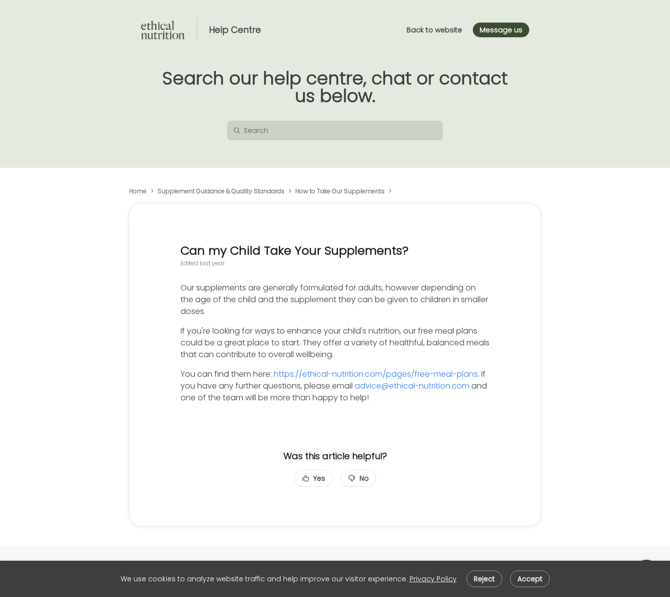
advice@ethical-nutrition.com (412, 385)
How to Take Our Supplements (340, 191)
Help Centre (235, 30)
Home (138, 191)
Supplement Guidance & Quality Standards (220, 191)
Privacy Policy (433, 579)
